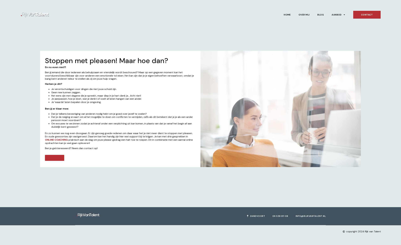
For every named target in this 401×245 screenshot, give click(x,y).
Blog (320, 15)
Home (287, 15)
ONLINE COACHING (56, 139)
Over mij (304, 15)
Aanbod (337, 15)
